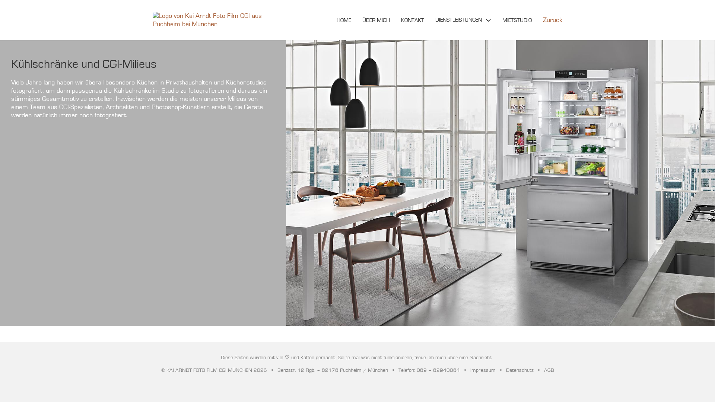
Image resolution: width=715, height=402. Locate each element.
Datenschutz (520, 370)
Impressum (483, 370)
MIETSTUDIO (517, 20)
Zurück (552, 20)
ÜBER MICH (376, 20)
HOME (344, 20)
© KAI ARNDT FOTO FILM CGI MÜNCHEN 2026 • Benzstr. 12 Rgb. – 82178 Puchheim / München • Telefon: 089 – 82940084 (310, 370)
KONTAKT (412, 20)
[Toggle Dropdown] (488, 20)
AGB (549, 370)
